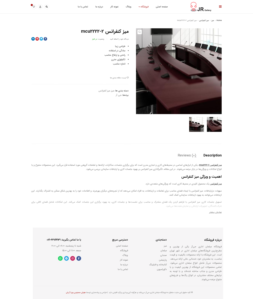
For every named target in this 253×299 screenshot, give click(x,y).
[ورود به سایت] (40, 6)
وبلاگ (125, 255)
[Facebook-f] (78, 258)
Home (219, 20)
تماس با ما (123, 269)
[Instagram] (72, 258)
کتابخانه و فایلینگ (158, 264)
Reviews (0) (187, 155)
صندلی (163, 255)
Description (212, 155)
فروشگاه (124, 250)
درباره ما (124, 264)
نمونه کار (124, 260)
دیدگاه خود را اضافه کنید (119, 39)
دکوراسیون (162, 269)
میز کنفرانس (204, 20)
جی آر (119, 95)
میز (212, 20)
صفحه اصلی (122, 246)
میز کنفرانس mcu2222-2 (210, 165)
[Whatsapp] (60, 258)
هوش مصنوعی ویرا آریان (76, 292)
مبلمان (164, 250)
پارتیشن (163, 260)
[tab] (212, 155)
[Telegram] (66, 258)
